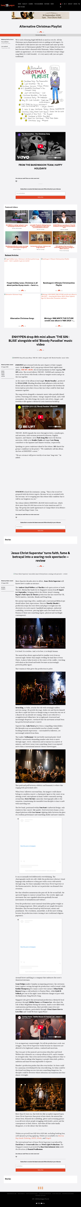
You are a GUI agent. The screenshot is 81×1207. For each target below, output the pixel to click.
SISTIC (33, 1138)
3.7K (43, 32)
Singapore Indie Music (68, 1193)
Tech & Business (38, 4)
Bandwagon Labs (11, 1193)
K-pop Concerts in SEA (32, 1193)
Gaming (31, 4)
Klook (39, 1138)
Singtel (48, 1138)
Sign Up (70, 4)
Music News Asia (56, 1193)
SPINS (38, 32)
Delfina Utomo (10, 39)
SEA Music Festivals (40, 1195)
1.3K (25, 290)
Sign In (75, 4)
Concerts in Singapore (45, 1193)
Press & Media (21, 1193)
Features (46, 4)
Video (52, 4)
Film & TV (24, 4)
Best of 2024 (21, 6)
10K (61, 326)
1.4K (61, 290)
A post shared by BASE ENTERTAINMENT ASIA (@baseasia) (40, 870)
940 (43, 350)
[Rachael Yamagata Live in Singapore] (40, 18)
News (19, 4)
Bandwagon (8, 5)
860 (43, 566)
